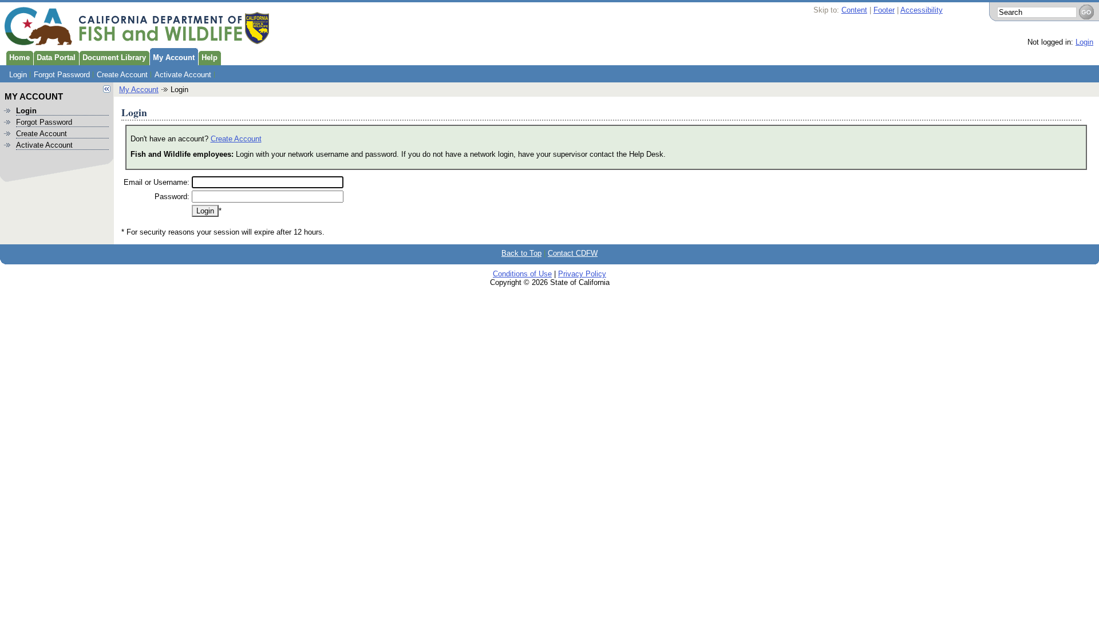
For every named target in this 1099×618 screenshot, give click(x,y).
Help (209, 57)
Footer (884, 10)
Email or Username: (156, 182)
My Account (174, 57)
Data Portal (56, 57)
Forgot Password (62, 74)
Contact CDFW (573, 253)
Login (1084, 42)
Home (19, 57)
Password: (172, 196)
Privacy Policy (582, 274)
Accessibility (921, 10)
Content (854, 10)
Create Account (122, 74)
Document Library (114, 57)
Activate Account (183, 74)
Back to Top (521, 253)
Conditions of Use (522, 274)
